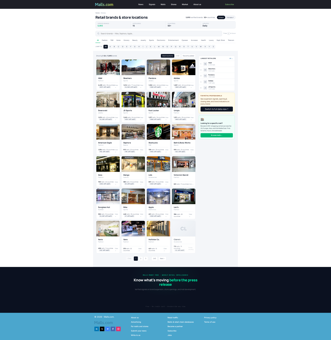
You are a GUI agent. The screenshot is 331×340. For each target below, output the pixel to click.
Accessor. (194, 40)
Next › (162, 258)
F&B (112, 40)
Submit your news (138, 331)
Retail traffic (173, 317)
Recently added (188, 56)
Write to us (135, 335)
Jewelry (143, 40)
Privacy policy (210, 317)
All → (231, 58)
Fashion (104, 40)
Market (185, 4)
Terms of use (209, 322)
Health (203, 40)
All (98, 40)
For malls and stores (139, 326)
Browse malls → (216, 135)
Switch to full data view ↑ (216, 109)
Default (221, 17)
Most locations (167, 56)
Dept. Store (221, 40)
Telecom (231, 40)
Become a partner (175, 326)
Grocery (126, 40)
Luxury (211, 40)
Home (97, 13)
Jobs (170, 335)
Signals (152, 4)
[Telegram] (107, 329)
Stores (173, 4)
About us (197, 4)
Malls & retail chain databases (181, 322)
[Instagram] (118, 329)
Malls (163, 4)
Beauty (134, 40)
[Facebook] (113, 329)
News (140, 4)
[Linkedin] (96, 329)
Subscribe (229, 4)
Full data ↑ (230, 17)
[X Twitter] (102, 329)
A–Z (177, 56)
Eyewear (185, 40)
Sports (151, 40)
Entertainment (173, 40)
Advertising (136, 322)
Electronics (161, 40)
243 (154, 258)
